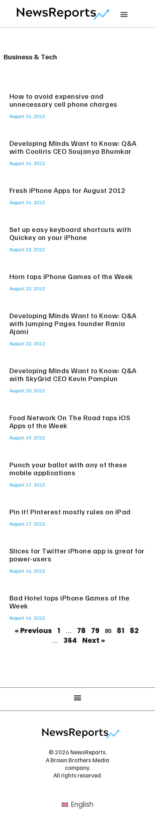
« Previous (33, 631)
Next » (93, 640)
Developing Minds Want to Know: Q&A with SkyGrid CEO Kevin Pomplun (73, 374)
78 (81, 631)
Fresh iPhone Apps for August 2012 (67, 190)
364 (70, 640)
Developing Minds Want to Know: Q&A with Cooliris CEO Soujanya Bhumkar (73, 147)
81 (120, 631)
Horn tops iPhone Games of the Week (71, 276)
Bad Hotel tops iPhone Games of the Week (69, 601)
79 (95, 631)
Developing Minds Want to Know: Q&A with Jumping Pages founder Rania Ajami (73, 323)
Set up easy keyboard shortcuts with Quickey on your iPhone (70, 233)
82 (134, 631)
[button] (124, 14)
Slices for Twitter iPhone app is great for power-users (77, 554)
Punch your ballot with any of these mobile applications (68, 468)
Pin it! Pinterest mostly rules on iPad (70, 511)
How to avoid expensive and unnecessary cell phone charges (63, 100)
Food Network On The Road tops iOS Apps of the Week (69, 421)
